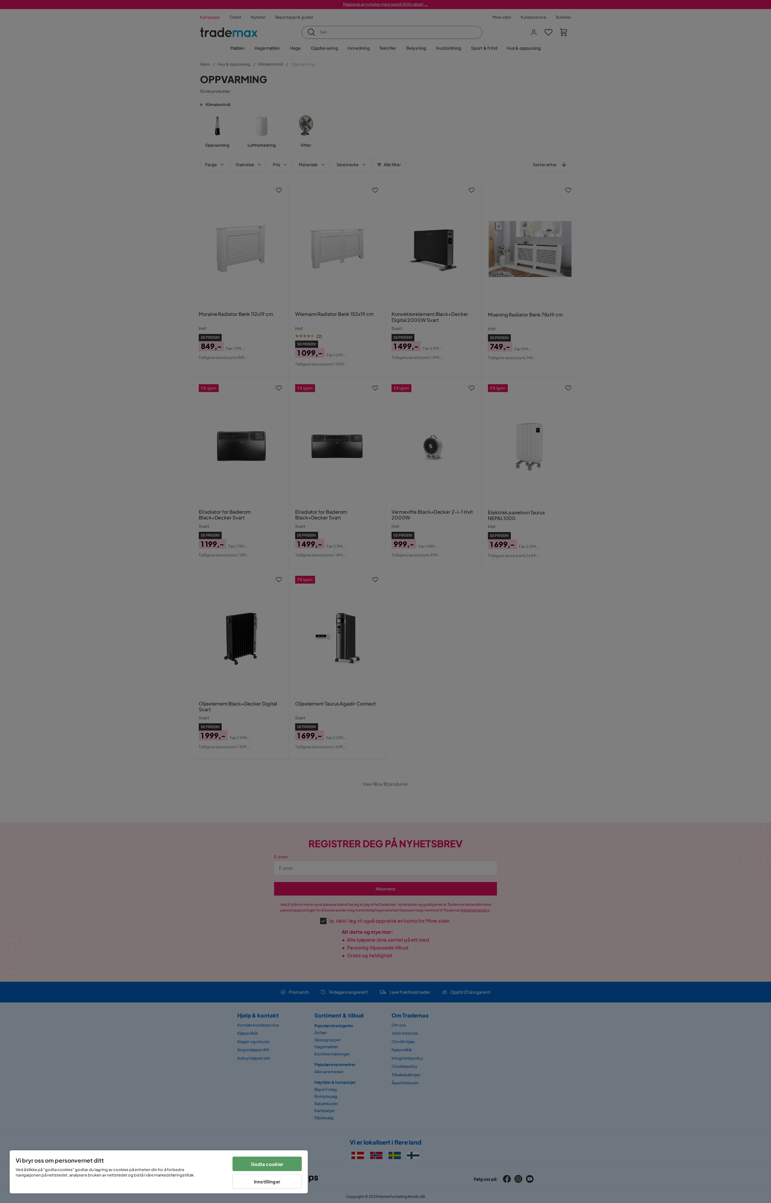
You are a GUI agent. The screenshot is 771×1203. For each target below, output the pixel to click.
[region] (159, 1171)
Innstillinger (267, 1181)
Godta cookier (267, 1164)
